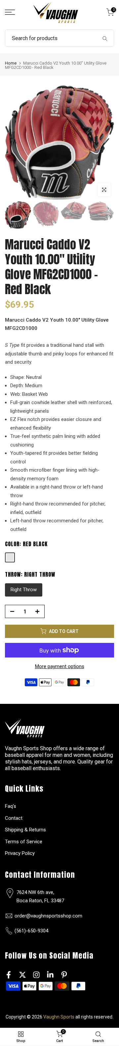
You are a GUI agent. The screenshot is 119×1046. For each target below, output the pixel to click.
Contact (13, 818)
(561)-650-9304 (31, 931)
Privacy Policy (20, 853)
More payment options (59, 666)
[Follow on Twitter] (22, 975)
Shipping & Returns (25, 830)
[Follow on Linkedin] (50, 975)
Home (11, 63)
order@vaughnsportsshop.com (48, 916)
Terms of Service (23, 842)
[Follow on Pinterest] (64, 975)
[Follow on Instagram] (36, 975)
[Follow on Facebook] (8, 975)
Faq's (10, 806)
